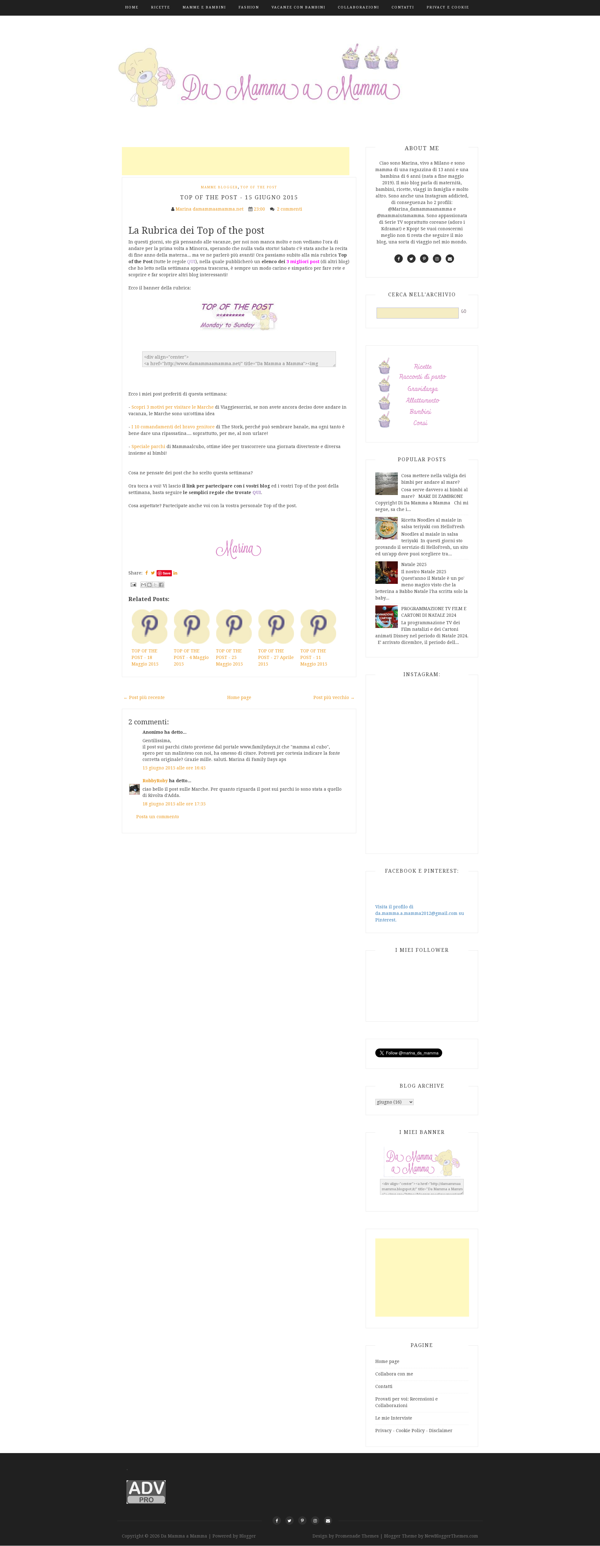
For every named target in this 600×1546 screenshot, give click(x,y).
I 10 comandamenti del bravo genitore (173, 426)
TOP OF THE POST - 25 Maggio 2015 (229, 657)
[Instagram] (315, 1520)
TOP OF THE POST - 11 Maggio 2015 (313, 657)
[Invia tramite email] (143, 585)
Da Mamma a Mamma (184, 1535)
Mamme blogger (219, 187)
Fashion (248, 7)
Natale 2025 (414, 564)
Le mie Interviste (393, 1418)
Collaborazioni (358, 7)
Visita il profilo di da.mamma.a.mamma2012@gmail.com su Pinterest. (419, 913)
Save (257, 251)
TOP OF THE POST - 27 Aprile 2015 (276, 657)
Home (131, 7)
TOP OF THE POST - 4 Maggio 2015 (191, 657)
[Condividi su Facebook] (161, 585)
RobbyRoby (155, 780)
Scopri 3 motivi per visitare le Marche (173, 407)
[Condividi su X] (155, 585)
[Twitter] (289, 1520)
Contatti (403, 7)
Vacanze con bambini (298, 7)
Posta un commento (157, 816)
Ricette (160, 7)
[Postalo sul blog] (149, 585)
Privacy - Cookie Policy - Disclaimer (413, 1430)
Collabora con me (394, 1373)
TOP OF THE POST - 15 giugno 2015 (239, 197)
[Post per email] (133, 584)
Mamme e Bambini (204, 7)
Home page (239, 697)
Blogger (247, 1535)
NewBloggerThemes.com (451, 1535)
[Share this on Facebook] (146, 572)
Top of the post (258, 187)
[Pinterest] (302, 1520)
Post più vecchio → (334, 697)
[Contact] (328, 1520)
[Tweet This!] (153, 572)
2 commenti (290, 209)
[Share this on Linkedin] (175, 572)
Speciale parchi (148, 446)
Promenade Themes (357, 1535)
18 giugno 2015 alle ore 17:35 (174, 803)
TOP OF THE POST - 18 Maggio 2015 (145, 657)
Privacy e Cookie (448, 7)
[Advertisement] (235, 161)
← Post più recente (144, 697)
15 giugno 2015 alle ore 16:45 (174, 767)
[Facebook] (276, 1520)
